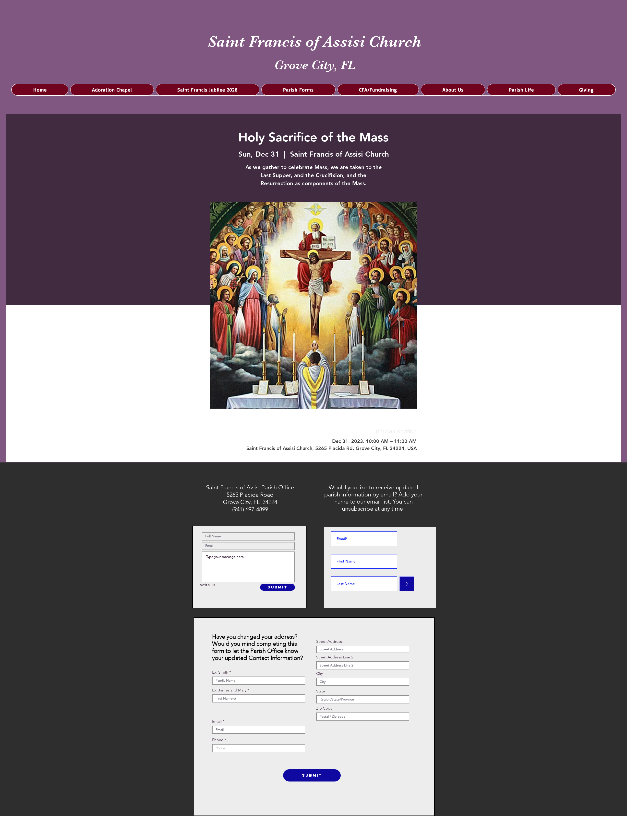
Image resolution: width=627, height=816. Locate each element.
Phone (217, 740)
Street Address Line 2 (334, 657)
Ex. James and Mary (229, 690)
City (319, 674)
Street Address (329, 642)
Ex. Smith (220, 672)
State (320, 691)
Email (217, 722)
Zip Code (324, 708)
